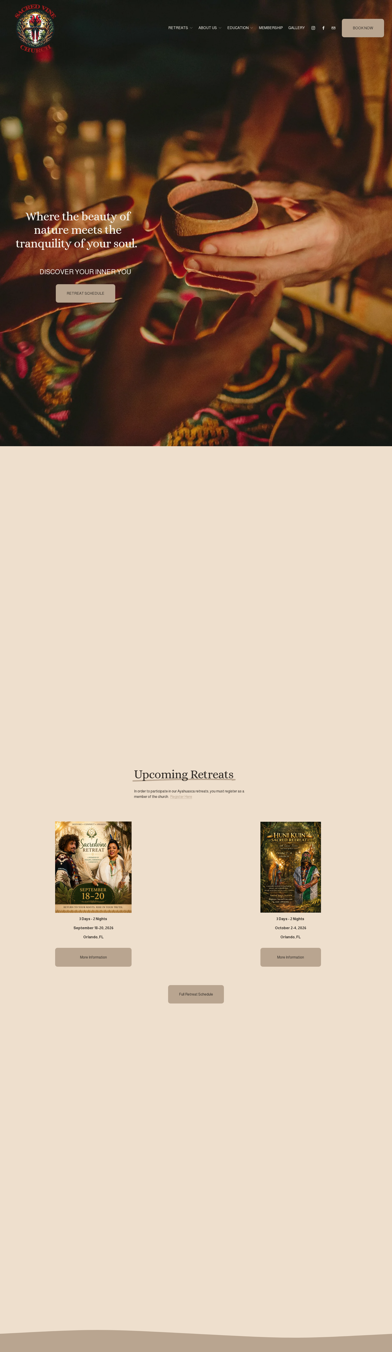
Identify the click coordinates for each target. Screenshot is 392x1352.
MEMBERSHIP (271, 28)
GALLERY (296, 28)
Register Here (181, 797)
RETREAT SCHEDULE (85, 293)
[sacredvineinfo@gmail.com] (333, 28)
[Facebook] (323, 28)
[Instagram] (313, 28)
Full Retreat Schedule (196, 994)
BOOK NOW (363, 28)
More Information (93, 957)
